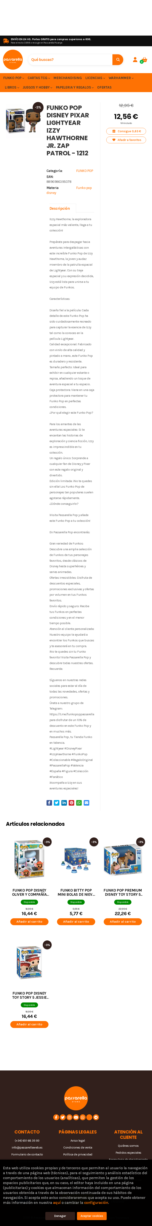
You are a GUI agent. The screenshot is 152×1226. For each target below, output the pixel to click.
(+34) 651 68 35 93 (27, 1140)
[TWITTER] (63, 1117)
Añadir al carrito (29, 921)
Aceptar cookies (92, 1216)
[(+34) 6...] (83, 1117)
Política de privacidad (77, 1154)
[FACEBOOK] (56, 1117)
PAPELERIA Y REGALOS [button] (74, 87)
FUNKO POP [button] (12, 78)
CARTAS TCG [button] (38, 78)
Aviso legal (77, 1140)
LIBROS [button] (11, 87)
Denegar (60, 1216)
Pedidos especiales (128, 1152)
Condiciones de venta (77, 1147)
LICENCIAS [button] (94, 78)
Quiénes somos (128, 1146)
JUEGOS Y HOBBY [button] (36, 87)
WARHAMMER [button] (120, 78)
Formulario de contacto (27, 1154)
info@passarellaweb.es (27, 1147)
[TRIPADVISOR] (89, 1117)
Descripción (59, 208)
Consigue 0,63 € (129, 131)
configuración (96, 1202)
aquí (57, 1202)
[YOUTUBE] (76, 1117)
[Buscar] (117, 59)
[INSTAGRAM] (69, 1117)
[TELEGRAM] (96, 1117)
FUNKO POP (84, 171)
